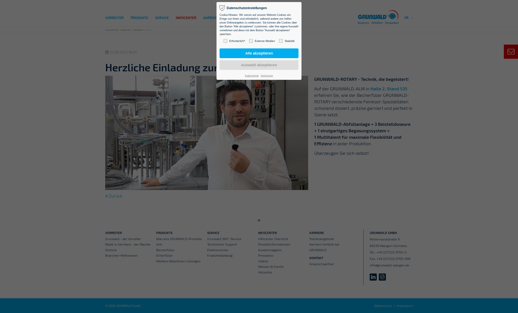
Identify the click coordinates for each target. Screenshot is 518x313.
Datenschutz (252, 75)
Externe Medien (265, 41)
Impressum (267, 75)
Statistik (290, 41)
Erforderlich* (237, 41)
